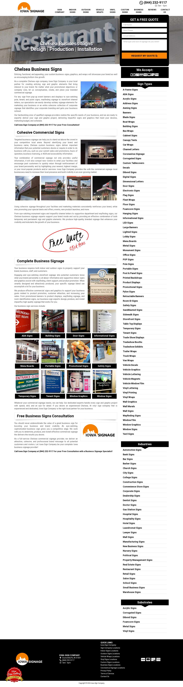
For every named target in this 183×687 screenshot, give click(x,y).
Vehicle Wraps (100, 11)
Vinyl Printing (130, 392)
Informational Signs (133, 218)
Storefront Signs (131, 319)
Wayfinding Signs (132, 415)
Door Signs (128, 186)
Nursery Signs (130, 550)
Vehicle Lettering (132, 374)
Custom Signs (125, 11)
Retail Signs (129, 573)
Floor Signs (129, 204)
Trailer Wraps (130, 351)
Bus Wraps (128, 131)
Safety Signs (129, 305)
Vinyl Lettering (130, 388)
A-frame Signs (130, 89)
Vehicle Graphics (131, 369)
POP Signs (128, 259)
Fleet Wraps (129, 199)
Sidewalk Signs (131, 314)
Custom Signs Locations (110, 662)
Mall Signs (128, 537)
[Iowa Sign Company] (32, 659)
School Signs (130, 583)
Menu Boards (129, 241)
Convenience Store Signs (136, 486)
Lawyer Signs (130, 532)
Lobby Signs (129, 236)
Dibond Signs (129, 172)
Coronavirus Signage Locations (113, 668)
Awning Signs (130, 108)
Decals (126, 167)
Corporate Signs (131, 491)
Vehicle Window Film (133, 383)
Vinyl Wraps (129, 397)
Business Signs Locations (110, 665)
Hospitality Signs (132, 518)
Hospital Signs (130, 514)
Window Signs (130, 429)
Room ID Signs (130, 301)
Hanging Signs (130, 213)
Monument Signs (131, 250)
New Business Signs (133, 546)
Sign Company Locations (110, 648)
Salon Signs (129, 578)
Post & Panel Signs (132, 273)
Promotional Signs (132, 287)
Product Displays (131, 282)
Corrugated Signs (132, 158)
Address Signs (130, 103)
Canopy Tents (130, 140)
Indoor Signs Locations (109, 651)
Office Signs (129, 255)
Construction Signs (133, 482)
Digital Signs (129, 177)
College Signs (130, 477)
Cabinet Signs (130, 135)
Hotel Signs (129, 523)
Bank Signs (128, 454)
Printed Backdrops (132, 277)
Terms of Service (107, 674)
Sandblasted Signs (132, 310)
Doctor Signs (129, 505)
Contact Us (165, 11)
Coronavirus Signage (134, 154)
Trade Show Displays (133, 337)
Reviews (152, 10)
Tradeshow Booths (132, 342)
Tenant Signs (129, 333)
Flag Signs (128, 195)
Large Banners (130, 227)
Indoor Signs (72, 11)
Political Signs (130, 555)
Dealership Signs (131, 495)
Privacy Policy (106, 671)
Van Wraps (128, 360)
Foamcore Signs (131, 209)
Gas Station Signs (132, 509)
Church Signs (130, 468)
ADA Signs (128, 94)
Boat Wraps (129, 121)
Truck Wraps (129, 356)
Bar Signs (128, 459)
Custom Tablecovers (133, 163)
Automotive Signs (132, 450)
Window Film (129, 420)
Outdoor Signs (86, 11)
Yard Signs (128, 434)
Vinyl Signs (113, 11)
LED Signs (128, 222)
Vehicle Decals (130, 365)
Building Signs (130, 126)
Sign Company (59, 11)
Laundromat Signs (132, 528)
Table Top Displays (132, 323)
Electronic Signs (131, 190)
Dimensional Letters (133, 181)
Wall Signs (128, 411)
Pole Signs (128, 264)
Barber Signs (129, 463)
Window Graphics (132, 424)
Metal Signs (129, 245)
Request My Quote (143, 56)
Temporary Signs (132, 328)
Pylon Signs (129, 291)
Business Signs (138, 11)
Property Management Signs (137, 560)
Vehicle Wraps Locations (110, 656)
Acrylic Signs (129, 98)
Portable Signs (130, 268)
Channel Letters (131, 149)
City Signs (128, 472)
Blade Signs (129, 117)
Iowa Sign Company (108, 645)
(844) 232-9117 (155, 2)
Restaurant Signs (132, 569)
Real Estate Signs (132, 564)
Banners (127, 112)
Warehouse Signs (132, 592)
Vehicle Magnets (131, 379)
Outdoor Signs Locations (110, 654)
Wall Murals (129, 406)
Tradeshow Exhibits (133, 346)
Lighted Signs (130, 232)
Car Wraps (128, 144)
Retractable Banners (133, 296)
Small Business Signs (134, 587)
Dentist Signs (130, 500)
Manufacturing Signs (134, 541)
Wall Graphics (130, 401)
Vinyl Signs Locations (109, 659)
